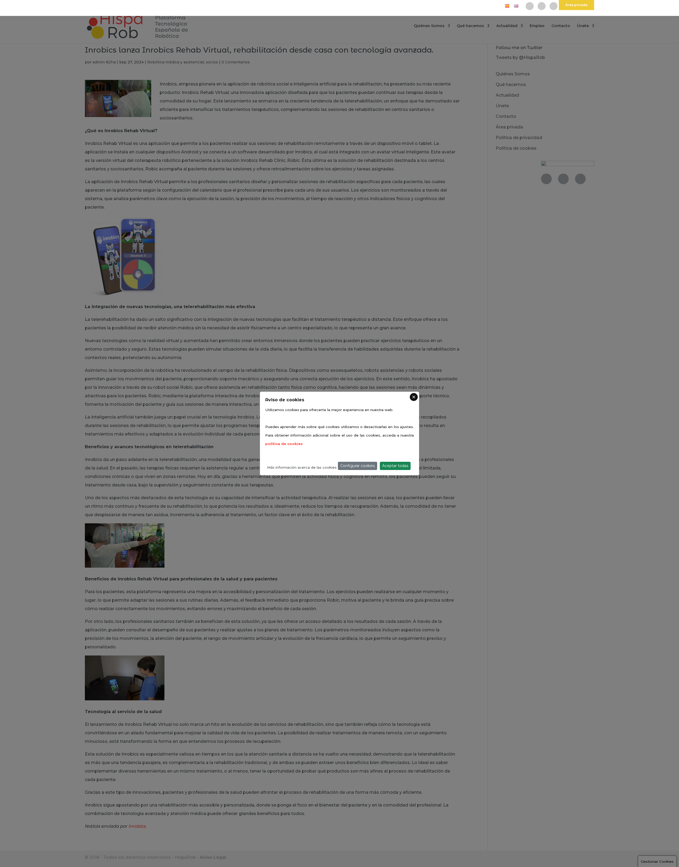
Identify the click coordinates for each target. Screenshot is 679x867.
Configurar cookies (357, 465)
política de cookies (284, 444)
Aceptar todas (395, 465)
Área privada (576, 5)
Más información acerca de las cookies (302, 467)
